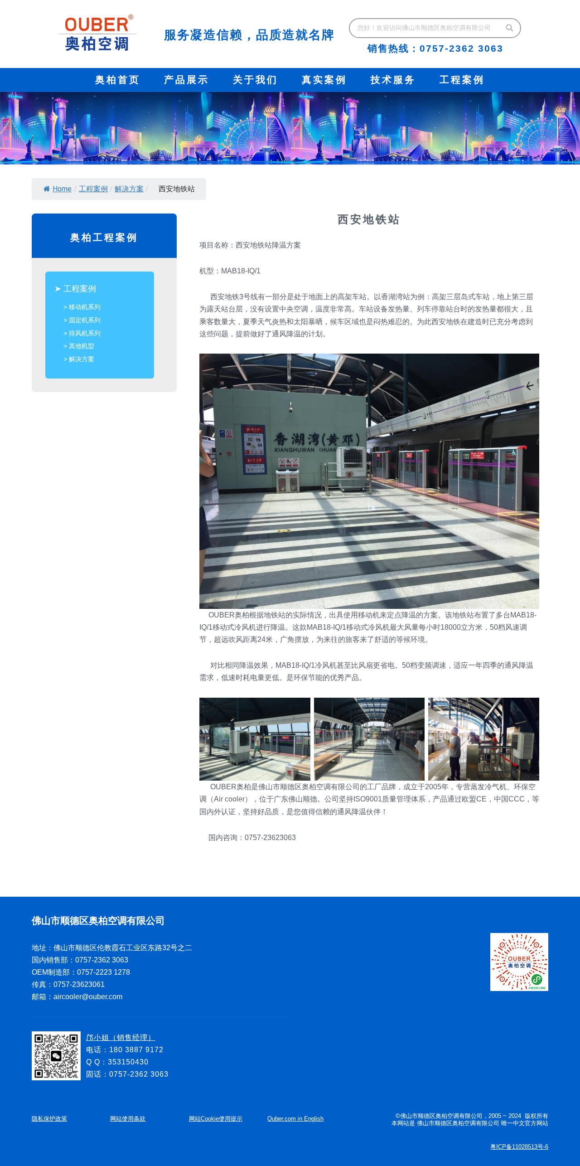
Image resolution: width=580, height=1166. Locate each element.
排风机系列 (85, 333)
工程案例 (462, 79)
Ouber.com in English (295, 1118)
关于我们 (255, 79)
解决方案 (129, 189)
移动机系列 (85, 307)
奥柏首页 (117, 79)
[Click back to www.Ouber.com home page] (97, 32)
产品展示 (186, 79)
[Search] (510, 28)
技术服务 (393, 79)
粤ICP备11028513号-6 (519, 1146)
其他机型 (81, 346)
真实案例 (324, 79)
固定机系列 (85, 320)
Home (62, 189)
